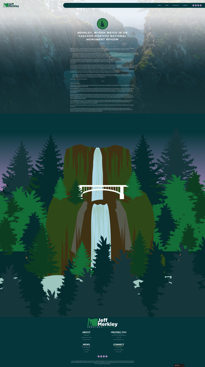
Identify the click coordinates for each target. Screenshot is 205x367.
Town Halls (118, 347)
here (109, 363)
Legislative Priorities (86, 337)
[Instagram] (196, 5)
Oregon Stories (86, 339)
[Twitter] (201, 5)
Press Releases (86, 347)
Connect (185, 5)
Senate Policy (80, 361)
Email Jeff (118, 337)
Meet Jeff (86, 335)
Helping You (176, 5)
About (159, 5)
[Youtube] (198, 5)
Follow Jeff (118, 351)
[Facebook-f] (193, 5)
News (166, 5)
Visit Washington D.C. (118, 339)
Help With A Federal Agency (118, 335)
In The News (86, 349)
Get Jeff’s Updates (118, 349)
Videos (86, 351)
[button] (190, 5)
